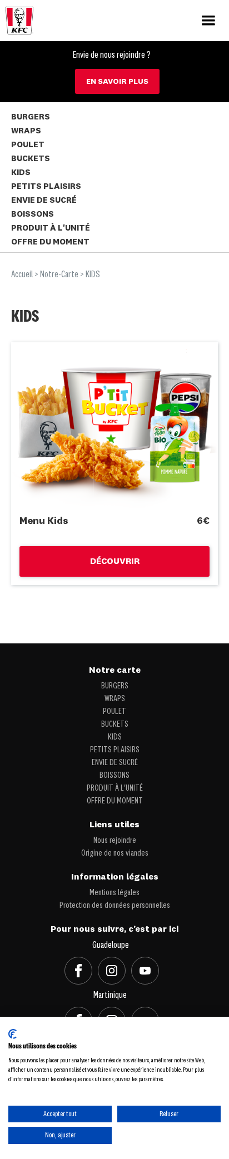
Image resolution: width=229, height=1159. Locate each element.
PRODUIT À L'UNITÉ (50, 228)
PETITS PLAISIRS (46, 187)
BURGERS (30, 117)
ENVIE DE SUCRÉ (44, 201)
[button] (208, 20)
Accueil (22, 274)
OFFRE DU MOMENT (50, 242)
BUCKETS (30, 159)
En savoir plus (117, 82)
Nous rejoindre (114, 840)
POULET (27, 145)
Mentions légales (114, 892)
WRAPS (26, 131)
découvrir (115, 561)
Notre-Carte (59, 274)
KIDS (21, 173)
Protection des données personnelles (114, 905)
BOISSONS (32, 215)
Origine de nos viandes (114, 853)
